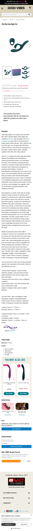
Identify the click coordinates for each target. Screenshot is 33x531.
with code (16, 1)
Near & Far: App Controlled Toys (22, 411)
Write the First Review (23, 85)
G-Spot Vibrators (20, 19)
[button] (2, 8)
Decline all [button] (24, 524)
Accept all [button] (8, 524)
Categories (4, 19)
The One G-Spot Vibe (23, 382)
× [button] (31, 515)
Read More (8, 415)
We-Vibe (12, 331)
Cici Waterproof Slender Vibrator (9, 383)
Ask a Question (6, 91)
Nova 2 (10, 139)
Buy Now (9, 393)
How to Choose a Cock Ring (8, 411)
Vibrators (11, 19)
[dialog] (16, 522)
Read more (10, 521)
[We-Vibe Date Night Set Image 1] (16, 45)
